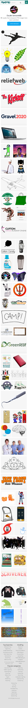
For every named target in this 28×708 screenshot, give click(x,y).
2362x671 (4, 238)
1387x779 (4, 551)
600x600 (4, 205)
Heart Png (7, 680)
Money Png (14, 683)
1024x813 (14, 436)
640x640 (15, 566)
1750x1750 (4, 597)
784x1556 (18, 173)
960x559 (4, 190)
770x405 (4, 472)
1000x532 (4, 325)
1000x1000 (16, 157)
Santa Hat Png (7, 671)
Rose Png (8, 673)
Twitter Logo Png (8, 669)
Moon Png (20, 675)
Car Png (14, 685)
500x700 (4, 623)
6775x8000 (17, 62)
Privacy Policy (20, 654)
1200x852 (4, 408)
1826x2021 (4, 173)
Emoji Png (14, 690)
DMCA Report (20, 652)
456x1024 (19, 252)
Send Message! (14, 23)
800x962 (17, 389)
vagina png (7, 648)
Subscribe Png (7, 668)
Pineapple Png (14, 688)
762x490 (16, 335)
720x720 (4, 308)
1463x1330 (4, 389)
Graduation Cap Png (20, 677)
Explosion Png (20, 678)
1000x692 (15, 72)
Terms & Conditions (20, 650)
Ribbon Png (7, 675)
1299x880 (14, 281)
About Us (20, 647)
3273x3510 (4, 281)
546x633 (4, 521)
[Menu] (26, 2)
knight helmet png (7, 650)
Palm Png (20, 668)
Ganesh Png (14, 694)
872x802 (4, 72)
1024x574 (13, 379)
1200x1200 (4, 90)
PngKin (7, 677)
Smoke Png (20, 673)
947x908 (4, 252)
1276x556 (4, 583)
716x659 (15, 422)
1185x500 (4, 107)
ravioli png (7, 657)
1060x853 (4, 335)
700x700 (4, 504)
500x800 (17, 521)
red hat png (8, 656)
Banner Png (14, 695)
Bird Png (14, 686)
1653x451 (13, 308)
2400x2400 (16, 296)
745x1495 (4, 157)
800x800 (4, 220)
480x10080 (18, 623)
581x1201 (18, 504)
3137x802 (4, 352)
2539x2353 (17, 534)
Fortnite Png (20, 680)
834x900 (18, 597)
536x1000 (4, 269)
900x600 (4, 142)
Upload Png (20, 656)
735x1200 (4, 367)
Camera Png (20, 669)
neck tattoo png (8, 654)
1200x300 (4, 489)
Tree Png (20, 671)
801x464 (4, 45)
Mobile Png (7, 678)
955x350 (4, 640)
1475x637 (16, 607)
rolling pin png (7, 647)
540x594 (18, 205)
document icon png (7, 652)
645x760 (4, 379)
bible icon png (7, 659)
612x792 (4, 534)
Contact (20, 648)
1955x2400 (4, 62)
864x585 (4, 454)
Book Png (14, 692)
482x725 (18, 220)
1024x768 (4, 436)
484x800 (4, 422)
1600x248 (4, 125)
